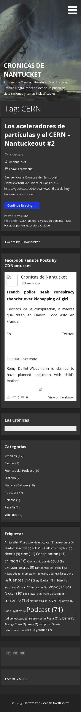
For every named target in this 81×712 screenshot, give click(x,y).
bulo (36, 548)
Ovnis (67, 601)
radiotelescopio (16, 618)
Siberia (67, 618)
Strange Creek (15, 624)
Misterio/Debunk (16, 485)
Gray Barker (44, 580)
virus (30, 630)
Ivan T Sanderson (34, 587)
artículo (30, 542)
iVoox (56, 586)
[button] (74, 8)
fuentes (20, 580)
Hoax (62, 580)
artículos (45, 542)
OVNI (55, 601)
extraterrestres (19, 567)
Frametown (31, 573)
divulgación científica (51, 221)
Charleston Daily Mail (57, 548)
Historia (10, 478)
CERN (23, 221)
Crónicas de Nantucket (44, 277)
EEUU (57, 561)
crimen (15, 561)
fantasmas (44, 568)
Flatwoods (13, 573)
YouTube (23, 216)
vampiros (47, 624)
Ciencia (9, 463)
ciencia (32, 221)
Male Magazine (54, 594)
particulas (22, 225)
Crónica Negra (38, 561)
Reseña (10, 507)
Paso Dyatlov (15, 611)
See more (30, 359)
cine (28, 553)
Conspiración (50, 553)
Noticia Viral (39, 601)
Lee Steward (32, 594)
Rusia (52, 618)
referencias (37, 618)
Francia (47, 573)
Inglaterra (13, 587)
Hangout (9, 225)
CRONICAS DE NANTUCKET (24, 69)
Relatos (10, 500)
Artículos (11, 456)
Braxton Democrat (18, 548)
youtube (45, 225)
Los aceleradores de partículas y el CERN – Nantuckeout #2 (37, 135)
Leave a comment (20, 169)
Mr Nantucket (17, 162)
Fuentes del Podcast (19, 470)
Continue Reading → (22, 205)
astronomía (64, 542)
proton (34, 225)
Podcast (10, 493)
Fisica (68, 221)
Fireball (60, 568)
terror (32, 624)
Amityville (13, 542)
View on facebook (60, 397)
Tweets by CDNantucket (22, 242)
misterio (17, 600)
